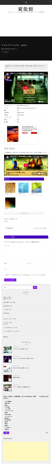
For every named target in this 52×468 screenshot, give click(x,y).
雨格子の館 (7, 403)
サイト (5, 269)
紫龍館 (26, 9)
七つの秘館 (7, 407)
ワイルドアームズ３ (9, 410)
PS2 (7, 221)
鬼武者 (6, 421)
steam (4, 324)
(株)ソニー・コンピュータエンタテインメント (26, 108)
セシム (15, 48)
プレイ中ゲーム (6, 322)
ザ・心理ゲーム (6, 309)
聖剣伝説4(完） (6, 306)
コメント (6, 245)
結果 (47, 432)
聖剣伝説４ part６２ (22, 193)
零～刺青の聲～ (8, 420)
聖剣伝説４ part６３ (9, 193)
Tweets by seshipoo (7, 438)
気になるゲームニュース (8, 318)
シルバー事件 (7, 408)
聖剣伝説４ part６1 (35, 193)
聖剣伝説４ (7, 418)
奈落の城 (5, 313)
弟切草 (6, 412)
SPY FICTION (8, 414)
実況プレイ (5, 297)
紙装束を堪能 (16, 377)
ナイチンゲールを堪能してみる (20, 349)
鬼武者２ (7, 425)
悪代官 (6, 423)
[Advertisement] (26, 26)
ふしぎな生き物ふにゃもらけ (9, 327)
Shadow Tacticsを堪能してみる (21, 368)
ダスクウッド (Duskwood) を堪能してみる (23, 358)
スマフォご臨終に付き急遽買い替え (21, 387)
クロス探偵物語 (8, 401)
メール (29, 263)
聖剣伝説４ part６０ (9, 208)
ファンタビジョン (8, 416)
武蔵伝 (6, 405)
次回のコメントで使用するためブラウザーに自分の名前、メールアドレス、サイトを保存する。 (26, 274)
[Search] (50, 2)
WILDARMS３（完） (8, 302)
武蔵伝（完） (6, 298)
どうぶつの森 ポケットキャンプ (10, 331)
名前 (5, 263)
